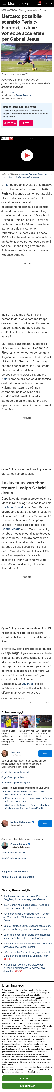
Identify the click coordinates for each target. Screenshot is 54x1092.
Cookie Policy (33, 1072)
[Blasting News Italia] (18, 3)
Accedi (48, 3)
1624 (38, 997)
